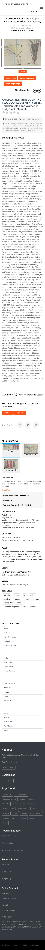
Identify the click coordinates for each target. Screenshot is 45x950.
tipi (24, 595)
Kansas (20, 603)
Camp (5, 809)
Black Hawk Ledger (9, 836)
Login (7, 413)
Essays (6, 692)
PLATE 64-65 (7, 872)
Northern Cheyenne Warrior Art (16, 572)
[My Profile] (32, 12)
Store (6, 713)
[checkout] (36, 12)
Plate (11, 119)
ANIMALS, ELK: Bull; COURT (22, 30)
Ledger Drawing (9, 641)
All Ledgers (26, 25)
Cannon (24, 813)
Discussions (8, 688)
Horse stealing (23, 809)
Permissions (8, 722)
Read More (6, 490)
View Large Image (13, 84)
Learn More (9, 767)
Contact (6, 730)
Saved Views (8, 662)
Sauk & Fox (7, 794)
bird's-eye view (21, 794)
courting (7, 599)
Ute (12, 809)
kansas (33, 607)
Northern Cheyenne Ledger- (22, 28)
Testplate (33, 818)
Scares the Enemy (19, 818)
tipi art (32, 595)
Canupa (6, 813)
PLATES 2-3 (6, 879)
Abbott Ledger (7, 843)
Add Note (7, 500)
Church (32, 799)
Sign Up (20, 413)
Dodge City (8, 603)
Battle (34, 809)
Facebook (8, 781)
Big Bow (23, 799)
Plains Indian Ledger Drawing (15, 4)
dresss (16, 595)
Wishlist (6, 717)
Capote (6, 818)
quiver (15, 813)
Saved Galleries (9, 671)
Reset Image (11, 78)
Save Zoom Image (27, 78)
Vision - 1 (5, 865)
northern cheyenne (31, 599)
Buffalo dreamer (19, 804)
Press (6, 696)
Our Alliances (8, 726)
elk (24, 607)
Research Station (10, 645)
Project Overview (10, 637)
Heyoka (6, 804)
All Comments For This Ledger (31, 395)
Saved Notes (8, 666)
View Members (9, 683)
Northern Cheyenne (11, 607)
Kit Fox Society (35, 813)
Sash (5, 823)
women (17, 599)
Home (16, 25)
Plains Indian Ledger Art (31, 945)
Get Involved (8, 700)
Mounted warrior (9, 799)
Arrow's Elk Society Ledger (12, 850)
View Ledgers (9, 633)
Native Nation (30, 119)
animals (7, 595)
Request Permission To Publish (17, 505)
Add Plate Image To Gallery (15, 495)
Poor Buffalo (32, 804)
